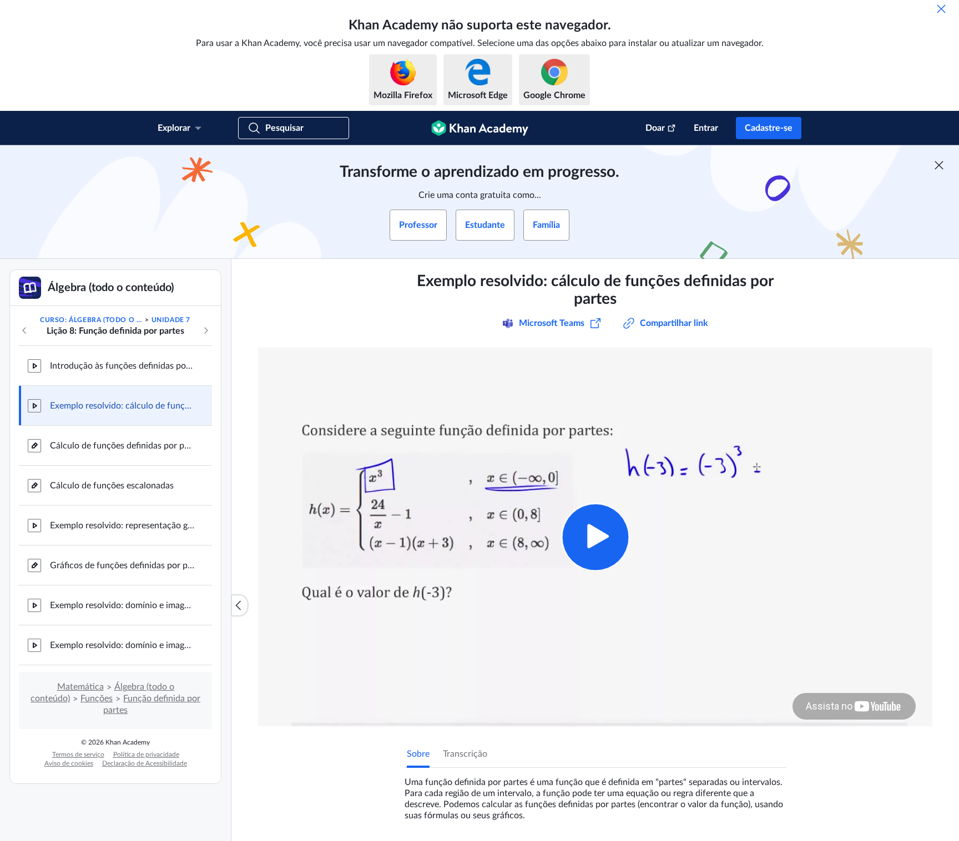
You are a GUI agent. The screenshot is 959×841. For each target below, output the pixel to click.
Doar (655, 128)
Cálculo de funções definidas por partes (122, 445)
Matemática (80, 686)
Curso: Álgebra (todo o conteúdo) (91, 320)
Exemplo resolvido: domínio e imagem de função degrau (122, 605)
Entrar (706, 128)
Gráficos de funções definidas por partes (122, 565)
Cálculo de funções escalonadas (112, 485)
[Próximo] (206, 330)
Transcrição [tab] (465, 754)
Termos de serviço (78, 754)
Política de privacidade (146, 754)
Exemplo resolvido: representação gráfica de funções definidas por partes (122, 525)
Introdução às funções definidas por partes (122, 365)
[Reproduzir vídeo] (595, 536)
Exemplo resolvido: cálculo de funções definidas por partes (122, 405)
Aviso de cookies (68, 763)
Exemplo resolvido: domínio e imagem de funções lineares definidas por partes (122, 645)
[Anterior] (24, 330)
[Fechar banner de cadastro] (939, 165)
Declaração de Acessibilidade (144, 763)
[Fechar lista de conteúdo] (240, 605)
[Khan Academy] (479, 128)
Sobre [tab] (418, 754)
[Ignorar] (941, 9)
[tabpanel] (595, 794)
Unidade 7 (171, 320)
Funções (96, 698)
